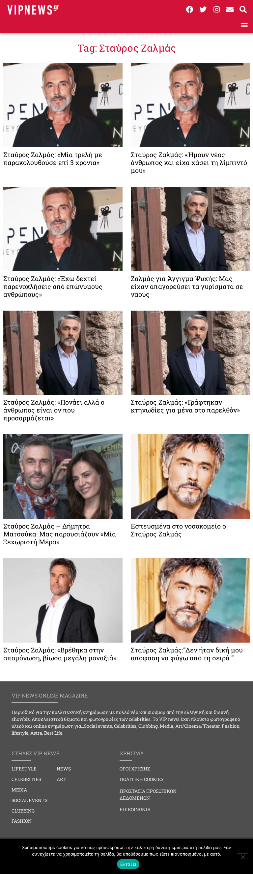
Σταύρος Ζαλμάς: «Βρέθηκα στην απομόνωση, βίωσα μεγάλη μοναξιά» (59, 654)
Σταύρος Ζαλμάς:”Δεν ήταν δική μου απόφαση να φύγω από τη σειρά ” (187, 654)
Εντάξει (128, 864)
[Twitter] (203, 9)
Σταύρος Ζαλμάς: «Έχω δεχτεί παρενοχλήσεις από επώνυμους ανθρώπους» (52, 286)
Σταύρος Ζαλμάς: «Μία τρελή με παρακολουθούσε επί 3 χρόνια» (52, 158)
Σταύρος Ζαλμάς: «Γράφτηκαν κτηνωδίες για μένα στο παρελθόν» (185, 406)
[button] (244, 24)
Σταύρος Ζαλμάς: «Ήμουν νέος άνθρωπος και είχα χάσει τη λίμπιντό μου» (189, 162)
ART (61, 779)
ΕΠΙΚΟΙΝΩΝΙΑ (135, 809)
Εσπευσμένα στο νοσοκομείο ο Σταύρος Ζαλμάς (178, 530)
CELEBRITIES (26, 779)
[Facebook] (189, 9)
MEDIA (19, 790)
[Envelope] (230, 9)
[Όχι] (242, 856)
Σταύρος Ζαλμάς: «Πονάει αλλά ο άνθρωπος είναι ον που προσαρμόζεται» (53, 410)
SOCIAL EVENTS (29, 800)
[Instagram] (216, 9)
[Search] (243, 9)
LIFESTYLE (24, 769)
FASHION (22, 821)
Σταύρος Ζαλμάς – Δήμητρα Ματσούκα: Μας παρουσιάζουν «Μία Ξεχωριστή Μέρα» (59, 534)
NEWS (64, 769)
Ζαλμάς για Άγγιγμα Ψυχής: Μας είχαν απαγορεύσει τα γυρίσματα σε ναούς (187, 286)
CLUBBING (23, 811)
